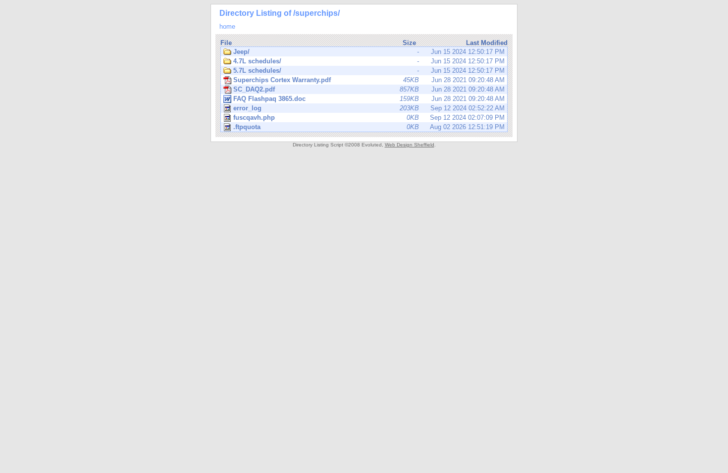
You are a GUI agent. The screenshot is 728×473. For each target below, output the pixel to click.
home (227, 26)
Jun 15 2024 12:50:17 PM (369, 51)
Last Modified (487, 43)
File (226, 43)
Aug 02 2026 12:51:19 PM (369, 127)
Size (409, 43)
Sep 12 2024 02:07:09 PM (369, 117)
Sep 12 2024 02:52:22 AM (369, 108)
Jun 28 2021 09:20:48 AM (369, 80)
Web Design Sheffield (409, 144)
